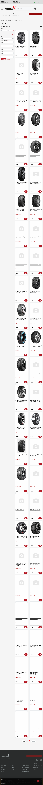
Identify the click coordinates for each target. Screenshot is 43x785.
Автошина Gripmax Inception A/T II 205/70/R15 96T (21, 156)
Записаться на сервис (35, 13)
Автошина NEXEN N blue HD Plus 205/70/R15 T (21, 646)
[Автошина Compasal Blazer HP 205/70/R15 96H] (36, 446)
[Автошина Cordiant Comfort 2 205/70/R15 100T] (21, 446)
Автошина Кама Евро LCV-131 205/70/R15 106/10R (21, 264)
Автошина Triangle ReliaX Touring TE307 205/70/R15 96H (35, 591)
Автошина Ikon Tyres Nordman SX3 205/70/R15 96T (21, 482)
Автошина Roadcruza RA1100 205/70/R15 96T (21, 373)
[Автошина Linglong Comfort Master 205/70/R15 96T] (21, 310)
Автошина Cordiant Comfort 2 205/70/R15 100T (21, 455)
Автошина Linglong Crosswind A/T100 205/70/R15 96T (21, 237)
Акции (23, 13)
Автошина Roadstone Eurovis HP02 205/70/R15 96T (21, 401)
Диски (19, 13)
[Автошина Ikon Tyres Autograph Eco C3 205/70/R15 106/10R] (36, 337)
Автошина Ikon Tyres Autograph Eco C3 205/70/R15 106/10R (36, 346)
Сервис (10, 13)
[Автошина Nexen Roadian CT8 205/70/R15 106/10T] (21, 174)
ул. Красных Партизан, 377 (5, 2)
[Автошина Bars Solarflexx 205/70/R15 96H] (36, 146)
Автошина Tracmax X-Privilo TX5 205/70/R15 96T (21, 47)
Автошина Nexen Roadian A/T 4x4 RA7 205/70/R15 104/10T (21, 101)
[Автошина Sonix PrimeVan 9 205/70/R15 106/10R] (21, 337)
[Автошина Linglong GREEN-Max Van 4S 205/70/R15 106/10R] (21, 555)
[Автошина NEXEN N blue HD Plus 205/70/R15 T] (21, 637)
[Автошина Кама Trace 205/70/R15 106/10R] (21, 500)
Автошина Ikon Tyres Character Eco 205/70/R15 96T (36, 210)
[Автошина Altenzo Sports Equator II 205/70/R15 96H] (36, 500)
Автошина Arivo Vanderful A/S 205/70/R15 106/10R (35, 564)
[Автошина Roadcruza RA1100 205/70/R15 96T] (21, 364)
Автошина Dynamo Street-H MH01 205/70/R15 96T (21, 210)
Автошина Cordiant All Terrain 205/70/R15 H (35, 646)
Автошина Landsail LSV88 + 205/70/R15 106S (35, 128)
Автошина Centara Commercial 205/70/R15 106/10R (35, 319)
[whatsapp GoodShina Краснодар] (40, 760)
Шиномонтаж (4, 13)
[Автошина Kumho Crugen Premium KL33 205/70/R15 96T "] (21, 718)
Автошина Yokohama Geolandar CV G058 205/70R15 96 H (20, 700)
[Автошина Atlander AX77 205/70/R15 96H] (21, 65)
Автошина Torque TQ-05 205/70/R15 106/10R (20, 428)
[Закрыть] (41, 779)
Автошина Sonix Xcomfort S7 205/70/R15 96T (35, 237)
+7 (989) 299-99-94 (39, 2)
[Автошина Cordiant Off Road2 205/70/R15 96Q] (21, 664)
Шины (14, 13)
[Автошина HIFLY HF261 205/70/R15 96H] (36, 37)
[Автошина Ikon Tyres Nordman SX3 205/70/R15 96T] (21, 473)
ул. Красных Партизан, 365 (17, 2)
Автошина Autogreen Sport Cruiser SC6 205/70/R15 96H (35, 401)
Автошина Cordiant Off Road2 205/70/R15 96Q (21, 673)
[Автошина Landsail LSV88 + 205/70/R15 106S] (36, 119)
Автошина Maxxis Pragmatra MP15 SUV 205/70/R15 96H (35, 264)
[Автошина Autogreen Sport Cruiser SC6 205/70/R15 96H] (36, 392)
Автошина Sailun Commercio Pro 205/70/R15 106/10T (21, 128)
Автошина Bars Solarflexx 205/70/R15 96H (35, 156)
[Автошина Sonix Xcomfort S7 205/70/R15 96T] (36, 228)
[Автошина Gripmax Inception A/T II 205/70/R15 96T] (21, 146)
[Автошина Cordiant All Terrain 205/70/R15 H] (36, 637)
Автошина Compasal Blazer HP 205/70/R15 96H (36, 455)
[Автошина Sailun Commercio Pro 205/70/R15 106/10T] (21, 119)
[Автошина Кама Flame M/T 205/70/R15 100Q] (21, 582)
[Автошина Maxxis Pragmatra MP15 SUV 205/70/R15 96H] (36, 255)
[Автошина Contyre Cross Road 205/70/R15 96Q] (36, 473)
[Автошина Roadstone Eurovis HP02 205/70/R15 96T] (21, 392)
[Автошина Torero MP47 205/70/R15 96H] (36, 65)
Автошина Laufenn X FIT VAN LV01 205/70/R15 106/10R (35, 183)
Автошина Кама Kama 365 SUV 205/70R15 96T (21, 619)
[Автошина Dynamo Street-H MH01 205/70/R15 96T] (21, 201)
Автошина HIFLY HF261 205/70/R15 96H (34, 47)
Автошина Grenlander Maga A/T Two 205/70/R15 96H (35, 373)
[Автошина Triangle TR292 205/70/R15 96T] (36, 283)
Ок (38, 780)
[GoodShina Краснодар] (10, 7)
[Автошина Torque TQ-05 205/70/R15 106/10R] (21, 419)
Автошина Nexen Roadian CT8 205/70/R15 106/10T (21, 183)
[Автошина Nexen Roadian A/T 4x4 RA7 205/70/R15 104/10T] (21, 92)
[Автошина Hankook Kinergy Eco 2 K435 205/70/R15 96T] (36, 419)
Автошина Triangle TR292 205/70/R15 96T (35, 292)
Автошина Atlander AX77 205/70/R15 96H (20, 74)
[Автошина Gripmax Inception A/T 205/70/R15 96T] (36, 528)
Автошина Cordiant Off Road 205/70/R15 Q (35, 700)
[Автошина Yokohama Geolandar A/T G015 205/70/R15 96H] (36, 664)
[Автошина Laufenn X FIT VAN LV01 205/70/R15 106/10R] (36, 174)
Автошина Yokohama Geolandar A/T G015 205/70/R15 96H (34, 673)
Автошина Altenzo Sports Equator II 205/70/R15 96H (35, 510)
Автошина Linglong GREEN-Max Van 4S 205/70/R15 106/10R (21, 564)
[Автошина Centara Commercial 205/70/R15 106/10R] (36, 310)
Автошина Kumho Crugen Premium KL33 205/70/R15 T (35, 727)
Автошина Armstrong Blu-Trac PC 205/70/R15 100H (21, 292)
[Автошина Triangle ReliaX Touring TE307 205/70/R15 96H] (36, 582)
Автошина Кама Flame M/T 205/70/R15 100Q (21, 591)
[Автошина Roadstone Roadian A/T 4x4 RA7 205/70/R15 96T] (36, 92)
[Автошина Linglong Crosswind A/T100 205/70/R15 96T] (21, 228)
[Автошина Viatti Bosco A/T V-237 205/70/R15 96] (36, 609)
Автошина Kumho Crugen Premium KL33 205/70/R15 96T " (21, 728)
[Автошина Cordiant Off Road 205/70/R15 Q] (36, 691)
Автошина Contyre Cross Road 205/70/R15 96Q (35, 482)
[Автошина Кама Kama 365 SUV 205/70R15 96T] (21, 609)
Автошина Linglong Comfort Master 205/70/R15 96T (21, 319)
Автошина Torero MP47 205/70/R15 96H (34, 74)
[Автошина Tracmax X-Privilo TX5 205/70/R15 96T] (21, 37)
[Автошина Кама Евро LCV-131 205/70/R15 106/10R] (21, 255)
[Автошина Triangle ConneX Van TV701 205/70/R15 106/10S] (21, 528)
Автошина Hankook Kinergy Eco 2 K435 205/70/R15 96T (36, 428)
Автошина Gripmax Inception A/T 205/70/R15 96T (35, 537)
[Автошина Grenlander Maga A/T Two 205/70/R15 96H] (36, 364)
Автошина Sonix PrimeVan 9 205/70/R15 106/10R (21, 346)
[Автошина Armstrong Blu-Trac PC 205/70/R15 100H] (21, 283)
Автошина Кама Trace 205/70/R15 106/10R (20, 510)
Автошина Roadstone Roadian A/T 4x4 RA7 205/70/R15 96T (35, 101)
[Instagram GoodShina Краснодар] (37, 760)
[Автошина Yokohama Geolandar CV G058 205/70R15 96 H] (21, 691)
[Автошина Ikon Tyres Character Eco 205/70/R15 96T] (36, 201)
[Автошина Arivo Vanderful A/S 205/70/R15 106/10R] (36, 555)
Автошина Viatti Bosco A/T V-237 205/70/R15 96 (35, 619)
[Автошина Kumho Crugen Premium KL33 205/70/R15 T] (36, 718)
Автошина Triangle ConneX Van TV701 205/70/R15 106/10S (21, 537)
